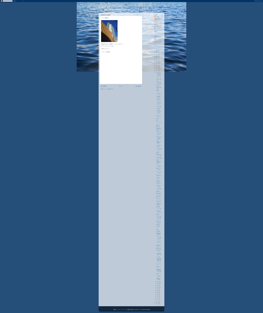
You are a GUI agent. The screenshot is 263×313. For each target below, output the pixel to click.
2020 (156, 60)
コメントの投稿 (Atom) (108, 89)
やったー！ (158, 164)
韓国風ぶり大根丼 (158, 279)
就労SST (158, 191)
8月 (157, 287)
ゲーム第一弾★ (158, 146)
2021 (156, 58)
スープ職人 (158, 166)
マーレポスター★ (158, 276)
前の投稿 (138, 86)
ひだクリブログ (157, 44)
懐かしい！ (158, 118)
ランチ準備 (158, 83)
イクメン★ (158, 208)
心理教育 (158, 181)
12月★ (157, 273)
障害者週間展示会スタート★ (158, 270)
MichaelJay (136, 309)
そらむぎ (157, 16)
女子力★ (158, 108)
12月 (158, 72)
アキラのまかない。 (158, 94)
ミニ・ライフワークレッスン (158, 172)
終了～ (157, 120)
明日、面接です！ (158, 194)
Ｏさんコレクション (158, 116)
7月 (157, 288)
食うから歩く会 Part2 (159, 158)
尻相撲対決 (158, 128)
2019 (156, 61)
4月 (157, 294)
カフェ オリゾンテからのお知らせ (158, 238)
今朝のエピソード (158, 251)
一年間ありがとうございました (158, 75)
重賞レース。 (158, 91)
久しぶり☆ (158, 220)
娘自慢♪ (158, 214)
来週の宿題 (158, 248)
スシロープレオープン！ (158, 242)
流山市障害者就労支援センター (158, 260)
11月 (158, 281)
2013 (156, 302)
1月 (157, 299)
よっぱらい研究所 (158, 97)
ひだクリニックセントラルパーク (158, 42)
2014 (156, 70)
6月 (157, 290)
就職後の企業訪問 (158, 234)
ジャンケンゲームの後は (158, 133)
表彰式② (158, 126)
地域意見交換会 (158, 162)
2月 (157, 297)
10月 (158, 283)
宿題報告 (158, 206)
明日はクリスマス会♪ (159, 155)
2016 (156, 67)
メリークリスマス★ (158, 106)
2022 (156, 56)
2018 (156, 63)
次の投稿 (103, 86)
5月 (157, 292)
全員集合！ (158, 224)
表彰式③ (158, 125)
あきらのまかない (158, 201)
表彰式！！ (158, 130)
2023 (156, 54)
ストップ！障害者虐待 (158, 254)
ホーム (121, 86)
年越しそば (158, 81)
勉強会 (157, 160)
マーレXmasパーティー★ (159, 149)
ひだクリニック (157, 39)
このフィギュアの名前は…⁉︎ (158, 217)
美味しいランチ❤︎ (158, 169)
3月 (157, 296)
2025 (156, 51)
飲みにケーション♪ (158, 199)
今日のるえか (157, 45)
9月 (157, 285)
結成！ (157, 229)
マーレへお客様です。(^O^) (159, 211)
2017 (156, 65)
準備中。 (158, 152)
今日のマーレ (106, 6)
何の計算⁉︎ (158, 196)
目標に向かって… (158, 176)
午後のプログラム (158, 99)
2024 (156, 52)
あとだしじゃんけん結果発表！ (158, 138)
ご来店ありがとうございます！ (158, 112)
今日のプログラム (158, 186)
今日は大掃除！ (158, 88)
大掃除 (157, 85)
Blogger (148, 309)
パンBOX (158, 256)
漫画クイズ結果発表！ (158, 142)
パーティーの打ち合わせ (158, 103)
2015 (156, 68)
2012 (156, 303)
